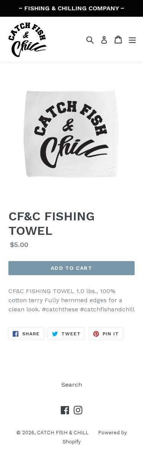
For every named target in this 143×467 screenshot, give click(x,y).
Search (71, 384)
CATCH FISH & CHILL (62, 432)
